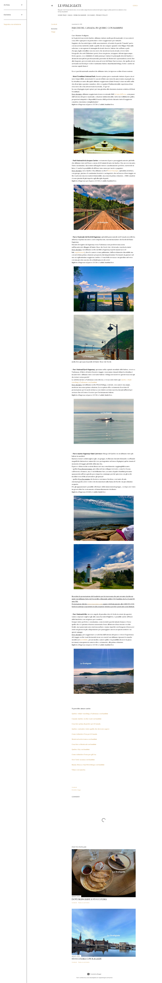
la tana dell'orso (120, 94)
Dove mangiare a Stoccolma (89, 899)
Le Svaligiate (69, 5)
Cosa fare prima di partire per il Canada (86, 724)
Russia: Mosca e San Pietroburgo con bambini (88, 765)
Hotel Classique (112, 171)
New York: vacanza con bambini (83, 760)
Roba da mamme (80, 15)
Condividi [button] (54, 24)
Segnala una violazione (12, 24)
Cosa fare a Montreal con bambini (84, 744)
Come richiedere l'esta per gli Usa (84, 754)
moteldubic (84, 640)
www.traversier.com (95, 604)
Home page (62, 15)
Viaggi (70, 15)
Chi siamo (91, 15)
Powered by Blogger (95, 974)
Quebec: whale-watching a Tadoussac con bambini (90, 714)
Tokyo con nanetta (78, 770)
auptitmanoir (79, 252)
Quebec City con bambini (80, 749)
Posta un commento (83, 902)
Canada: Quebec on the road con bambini (86, 719)
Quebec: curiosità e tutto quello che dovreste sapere (90, 729)
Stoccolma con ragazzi (86, 958)
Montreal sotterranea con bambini (84, 739)
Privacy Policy (102, 15)
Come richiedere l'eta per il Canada (84, 734)
